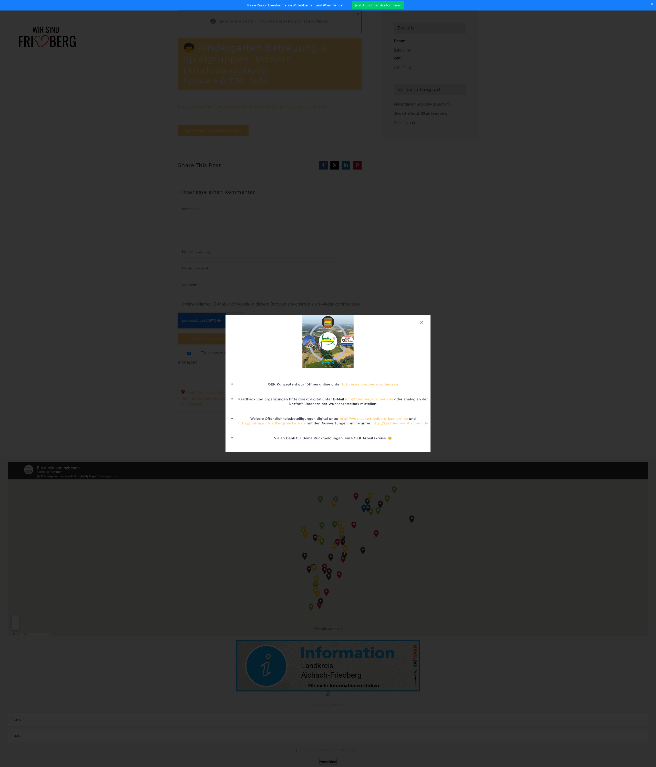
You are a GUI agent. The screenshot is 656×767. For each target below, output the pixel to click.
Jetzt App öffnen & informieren (378, 5)
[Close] (421, 322)
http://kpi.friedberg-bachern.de (400, 423)
